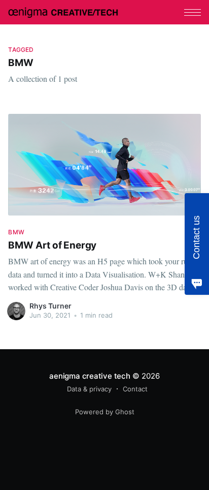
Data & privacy (89, 389)
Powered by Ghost (104, 412)
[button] (192, 12)
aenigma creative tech (89, 376)
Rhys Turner (50, 305)
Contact (135, 389)
